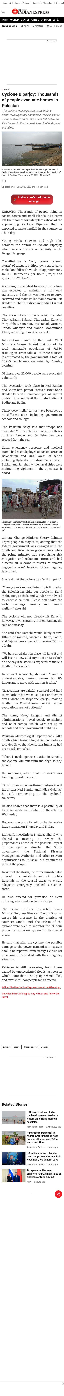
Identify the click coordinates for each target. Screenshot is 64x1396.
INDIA (5, 19)
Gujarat (17, 1047)
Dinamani (6, 3)
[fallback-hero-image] (13, 1117)
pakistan (7, 1047)
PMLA (49, 26)
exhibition (24, 26)
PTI (4, 180)
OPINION (46, 19)
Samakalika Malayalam (43, 3)
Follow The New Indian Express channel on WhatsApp (31, 987)
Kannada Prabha (21, 3)
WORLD (14, 19)
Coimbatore (37, 26)
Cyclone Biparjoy (31, 1047)
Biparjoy (44, 1047)
